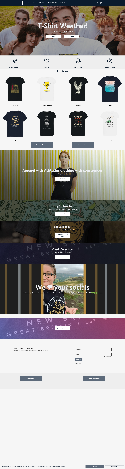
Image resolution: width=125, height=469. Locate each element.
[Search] (98, 2)
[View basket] (101, 2)
